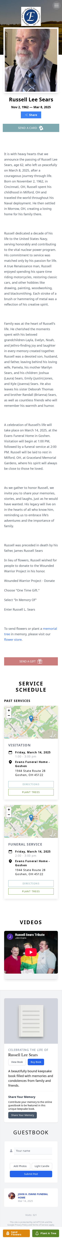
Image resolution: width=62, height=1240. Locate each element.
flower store (13, 639)
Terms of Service (40, 1224)
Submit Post (31, 1174)
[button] (31, 718)
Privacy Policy (21, 1224)
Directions (31, 784)
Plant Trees (31, 792)
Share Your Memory (22, 1115)
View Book (17, 1062)
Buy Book (36, 1062)
